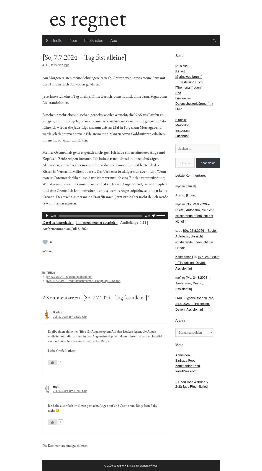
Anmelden (182, 355)
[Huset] (191, 186)
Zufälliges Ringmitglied (191, 386)
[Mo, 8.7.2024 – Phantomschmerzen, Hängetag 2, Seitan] (83, 280)
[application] (105, 215)
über (73, 40)
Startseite (54, 40)
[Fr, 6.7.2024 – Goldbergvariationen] (69, 276)
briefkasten (93, 40)
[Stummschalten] (153, 215)
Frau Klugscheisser (189, 297)
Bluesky (181, 119)
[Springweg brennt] (188, 76)
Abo (113, 40)
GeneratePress (149, 465)
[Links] (180, 71)
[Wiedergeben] (47, 215)
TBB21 (50, 272)
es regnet (88, 17)
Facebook (182, 135)
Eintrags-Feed (185, 360)
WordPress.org (186, 371)
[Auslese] (182, 65)
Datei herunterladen (58, 222)
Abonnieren (208, 163)
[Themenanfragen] (188, 87)
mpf (56, 386)
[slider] (161, 215)
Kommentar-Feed (187, 365)
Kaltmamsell (184, 256)
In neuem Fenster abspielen (97, 222)
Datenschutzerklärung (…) (194, 103)
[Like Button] (45, 242)
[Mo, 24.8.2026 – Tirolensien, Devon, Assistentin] (197, 262)
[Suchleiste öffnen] (214, 40)
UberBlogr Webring (191, 381)
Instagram (182, 130)
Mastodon (182, 125)
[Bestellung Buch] (191, 82)
